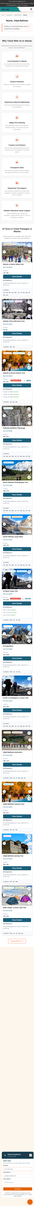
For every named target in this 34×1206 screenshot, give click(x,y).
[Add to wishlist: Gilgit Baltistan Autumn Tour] (29, 785)
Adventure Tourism (8, 887)
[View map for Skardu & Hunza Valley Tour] (29, 259)
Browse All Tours (16, 941)
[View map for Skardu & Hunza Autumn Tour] (29, 368)
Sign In (20, 5)
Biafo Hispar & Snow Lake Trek (14, 907)
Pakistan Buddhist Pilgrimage (14, 428)
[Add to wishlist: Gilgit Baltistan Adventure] (29, 733)
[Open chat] (30, 1202)
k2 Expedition (8, 646)
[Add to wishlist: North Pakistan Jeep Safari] (29, 517)
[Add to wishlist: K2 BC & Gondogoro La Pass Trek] (29, 678)
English (26, 5)
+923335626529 (11, 5)
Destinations (9, 15)
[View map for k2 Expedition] (29, 641)
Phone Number (7, 1178)
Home (3, 15)
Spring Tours (19, 301)
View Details (21, 276)
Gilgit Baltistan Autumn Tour (13, 804)
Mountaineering (8, 626)
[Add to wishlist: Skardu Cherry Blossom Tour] (29, 302)
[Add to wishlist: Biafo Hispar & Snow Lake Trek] (29, 888)
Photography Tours (8, 244)
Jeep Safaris (7, 516)
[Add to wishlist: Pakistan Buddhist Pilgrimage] (29, 409)
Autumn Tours (7, 353)
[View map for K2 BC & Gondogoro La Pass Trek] (29, 693)
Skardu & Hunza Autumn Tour (14, 373)
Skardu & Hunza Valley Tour (13, 264)
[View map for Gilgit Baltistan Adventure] (29, 747)
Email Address (7, 1172)
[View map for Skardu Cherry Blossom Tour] (29, 316)
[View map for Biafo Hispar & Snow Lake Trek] (29, 902)
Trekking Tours (19, 887)
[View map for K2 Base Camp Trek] (29, 586)
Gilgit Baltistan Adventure (12, 752)
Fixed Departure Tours (19, 353)
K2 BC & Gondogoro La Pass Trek (15, 698)
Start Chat (18, 1189)
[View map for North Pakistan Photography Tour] (29, 477)
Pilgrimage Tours (8, 408)
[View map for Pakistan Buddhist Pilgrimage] (29, 423)
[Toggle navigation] (31, 9)
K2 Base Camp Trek (10, 591)
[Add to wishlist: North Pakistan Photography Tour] (29, 463)
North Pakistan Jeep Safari (13, 537)
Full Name (5, 1165)
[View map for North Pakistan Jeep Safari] (29, 531)
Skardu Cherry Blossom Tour (14, 321)
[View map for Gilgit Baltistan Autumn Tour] (29, 799)
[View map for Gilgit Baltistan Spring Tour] (29, 851)
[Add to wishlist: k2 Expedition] (29, 627)
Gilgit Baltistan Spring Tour (13, 856)
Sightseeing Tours (20, 244)
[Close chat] (30, 1155)
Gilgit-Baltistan (18, 15)
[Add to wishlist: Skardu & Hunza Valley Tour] (29, 245)
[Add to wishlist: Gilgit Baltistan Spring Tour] (29, 836)
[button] (14, 260)
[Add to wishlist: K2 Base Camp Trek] (29, 572)
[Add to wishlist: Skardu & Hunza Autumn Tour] (29, 354)
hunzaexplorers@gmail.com (17, 1)
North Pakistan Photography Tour (15, 482)
